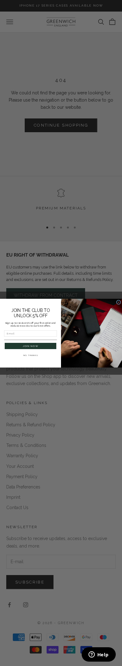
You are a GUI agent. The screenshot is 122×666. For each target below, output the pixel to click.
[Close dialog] (118, 302)
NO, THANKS (30, 355)
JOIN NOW (30, 346)
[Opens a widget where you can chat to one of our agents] (98, 655)
